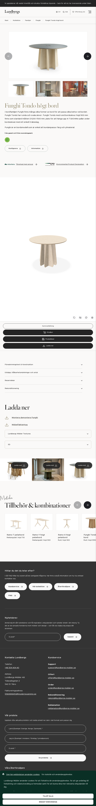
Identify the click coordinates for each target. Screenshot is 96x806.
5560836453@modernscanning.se (20, 694)
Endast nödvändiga (48, 802)
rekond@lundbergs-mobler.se (61, 698)
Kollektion (16, 20)
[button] (87, 56)
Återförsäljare (64, 586)
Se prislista (43, 758)
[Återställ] (74, 317)
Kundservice (13, 586)
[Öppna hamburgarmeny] (89, 12)
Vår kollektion (38, 586)
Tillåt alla (48, 796)
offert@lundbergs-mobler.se (61, 678)
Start (6, 20)
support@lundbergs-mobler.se (62, 668)
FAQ (10, 595)
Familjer (28, 20)
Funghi (38, 20)
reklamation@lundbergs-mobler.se (64, 708)
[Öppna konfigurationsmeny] (92, 317)
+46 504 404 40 (12, 668)
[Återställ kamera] (80, 317)
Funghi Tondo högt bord (54, 20)
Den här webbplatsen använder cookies (23, 774)
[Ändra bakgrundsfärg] (86, 317)
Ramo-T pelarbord (15, 535)
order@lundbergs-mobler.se (61, 688)
